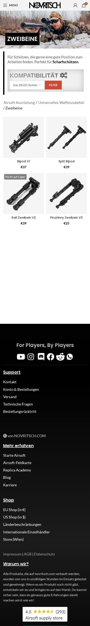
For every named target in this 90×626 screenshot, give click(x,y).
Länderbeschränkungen (22, 524)
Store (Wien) (13, 539)
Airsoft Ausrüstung (19, 102)
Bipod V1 (23, 161)
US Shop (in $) (14, 517)
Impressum (12, 554)
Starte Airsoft (14, 455)
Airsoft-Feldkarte (17, 462)
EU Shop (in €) (14, 509)
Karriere (10, 485)
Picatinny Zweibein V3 (66, 217)
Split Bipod (66, 161)
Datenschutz (44, 554)
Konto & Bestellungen (21, 389)
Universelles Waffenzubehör (61, 102)
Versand (10, 396)
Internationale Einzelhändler (26, 532)
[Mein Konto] (75, 5)
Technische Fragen (18, 404)
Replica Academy (17, 470)
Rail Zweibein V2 (24, 217)
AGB (28, 554)
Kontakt (10, 381)
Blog (7, 477)
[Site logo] (45, 5)
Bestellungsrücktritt (19, 411)
